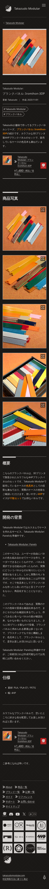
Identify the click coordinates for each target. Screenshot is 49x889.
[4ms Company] (41, 837)
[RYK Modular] (7, 837)
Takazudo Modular (15, 22)
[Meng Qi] (19, 848)
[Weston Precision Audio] (30, 825)
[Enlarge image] (43, 209)
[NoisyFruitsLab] (41, 848)
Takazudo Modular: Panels (22, 544)
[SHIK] (19, 837)
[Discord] (11, 814)
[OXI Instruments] (19, 825)
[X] (24, 814)
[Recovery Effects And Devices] (7, 848)
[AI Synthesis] (41, 825)
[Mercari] (4, 814)
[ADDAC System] (7, 825)
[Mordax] (30, 837)
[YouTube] (17, 814)
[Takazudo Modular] (7, 860)
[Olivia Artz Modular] (30, 848)
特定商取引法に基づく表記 (15, 879)
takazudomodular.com (14, 875)
